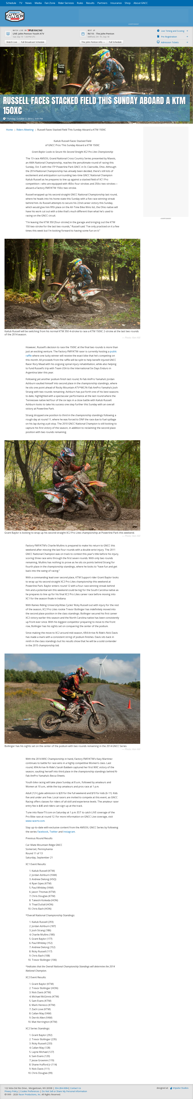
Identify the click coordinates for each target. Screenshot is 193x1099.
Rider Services (66, 3)
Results (90, 3)
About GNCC (141, 3)
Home (9, 129)
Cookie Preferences (30, 1091)
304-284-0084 (61, 1088)
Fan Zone (50, 3)
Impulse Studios (180, 1088)
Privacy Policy (11, 1091)
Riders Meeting (25, 129)
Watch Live (11, 42)
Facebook (42, 831)
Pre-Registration (169, 36)
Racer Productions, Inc (30, 1094)
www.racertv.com (35, 820)
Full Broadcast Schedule (32, 42)
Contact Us (75, 1088)
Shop (128, 3)
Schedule (11, 3)
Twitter (53, 831)
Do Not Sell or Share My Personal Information (64, 1091)
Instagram (69, 831)
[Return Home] (15, 21)
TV (20, 3)
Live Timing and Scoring (172, 30)
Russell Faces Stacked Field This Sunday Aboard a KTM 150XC (71, 129)
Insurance (116, 3)
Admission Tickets (170, 42)
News (28, 3)
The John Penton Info (92, 42)
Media (38, 3)
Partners (102, 3)
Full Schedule (115, 42)
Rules (80, 3)
